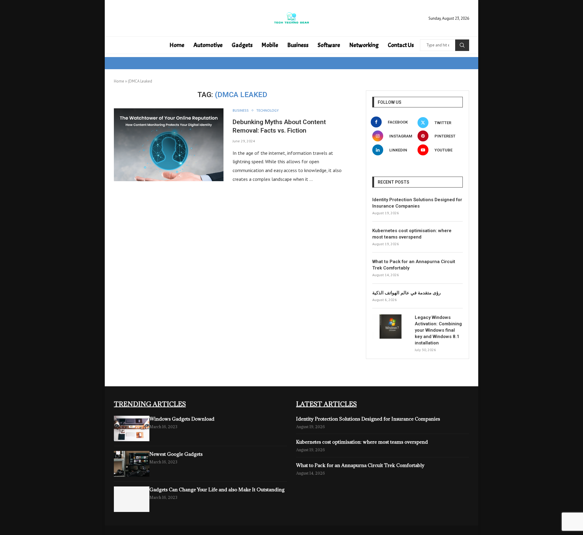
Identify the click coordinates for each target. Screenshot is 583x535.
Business (298, 45)
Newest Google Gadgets (176, 454)
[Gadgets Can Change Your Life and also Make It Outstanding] (131, 499)
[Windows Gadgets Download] (131, 429)
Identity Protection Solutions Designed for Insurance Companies (417, 203)
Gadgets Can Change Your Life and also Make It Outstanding (217, 489)
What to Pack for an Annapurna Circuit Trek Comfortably (413, 265)
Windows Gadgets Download (181, 419)
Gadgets (242, 45)
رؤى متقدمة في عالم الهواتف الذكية (406, 293)
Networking (364, 45)
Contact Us (401, 45)
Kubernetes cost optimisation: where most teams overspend (412, 234)
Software (329, 45)
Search (462, 45)
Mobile (270, 45)
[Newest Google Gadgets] (131, 464)
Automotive (208, 45)
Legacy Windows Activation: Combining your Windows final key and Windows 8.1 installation (438, 330)
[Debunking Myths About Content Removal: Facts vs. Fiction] (168, 144)
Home (176, 45)
